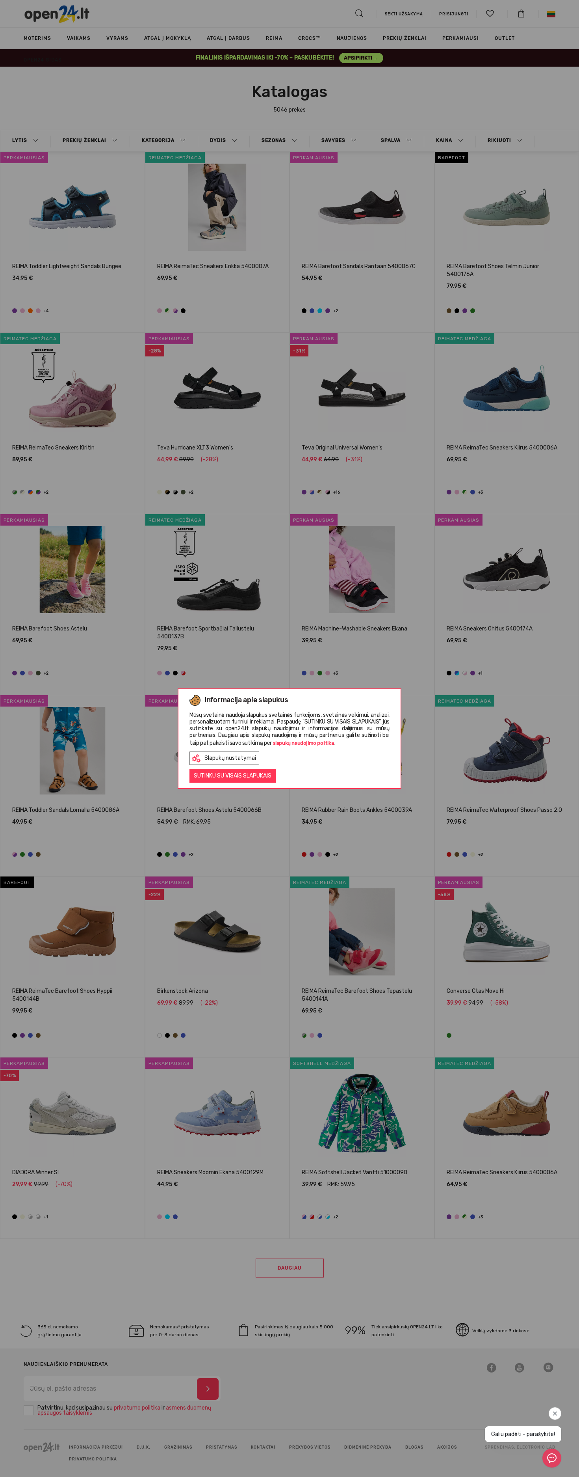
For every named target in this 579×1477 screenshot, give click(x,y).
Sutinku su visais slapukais (232, 775)
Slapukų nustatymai (230, 758)
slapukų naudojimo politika (303, 743)
